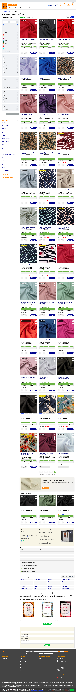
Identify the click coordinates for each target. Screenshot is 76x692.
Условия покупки (5, 670)
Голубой (49, 588)
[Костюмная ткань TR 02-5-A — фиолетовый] (47, 103)
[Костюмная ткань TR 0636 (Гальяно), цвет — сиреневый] (28, 66)
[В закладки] (36, 21)
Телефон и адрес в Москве (63, 674)
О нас (2, 660)
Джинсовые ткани (5, 129)
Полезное (22, 656)
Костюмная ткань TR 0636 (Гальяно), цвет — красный (28, 40)
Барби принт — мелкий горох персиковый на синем (45, 190)
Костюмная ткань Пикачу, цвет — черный (64, 509)
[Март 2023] (47, 609)
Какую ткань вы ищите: (25, 638)
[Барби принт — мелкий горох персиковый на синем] (47, 178)
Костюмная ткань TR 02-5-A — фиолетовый (45, 115)
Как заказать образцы (14, 7)
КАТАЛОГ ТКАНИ (7, 11)
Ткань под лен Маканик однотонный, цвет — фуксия (65, 340)
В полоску (50, 579)
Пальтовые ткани (5, 145)
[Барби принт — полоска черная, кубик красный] (47, 253)
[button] (20, 510)
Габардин (4, 128)
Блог (21, 660)
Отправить (47, 645)
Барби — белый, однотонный (63, 453)
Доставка (3, 663)
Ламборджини (37, 581)
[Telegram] (22, 541)
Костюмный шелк (65, 588)
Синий (35, 588)
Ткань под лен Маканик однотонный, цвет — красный (65, 265)
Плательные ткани (5, 147)
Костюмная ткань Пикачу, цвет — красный (64, 40)
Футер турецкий (5, 161)
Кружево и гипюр (5, 134)
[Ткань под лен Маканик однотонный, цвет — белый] (47, 366)
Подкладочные (5, 148)
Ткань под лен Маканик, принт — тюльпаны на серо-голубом (64, 415)
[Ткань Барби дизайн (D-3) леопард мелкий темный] (28, 141)
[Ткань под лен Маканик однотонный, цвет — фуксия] (65, 328)
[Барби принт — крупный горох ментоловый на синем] (47, 216)
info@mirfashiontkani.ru (62, 661)
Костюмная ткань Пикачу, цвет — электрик (45, 78)
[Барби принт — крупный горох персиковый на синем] (65, 216)
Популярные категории (44, 656)
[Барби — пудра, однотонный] (28, 103)
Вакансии (3, 672)
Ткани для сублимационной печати (8, 154)
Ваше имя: (23, 630)
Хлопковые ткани (5, 163)
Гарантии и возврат (63, 7)
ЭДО (21, 672)
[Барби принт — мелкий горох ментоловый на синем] (28, 253)
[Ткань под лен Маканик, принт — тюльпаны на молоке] (28, 442)
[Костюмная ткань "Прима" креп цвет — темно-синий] (47, 328)
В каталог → (45, 487)
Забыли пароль (23, 663)
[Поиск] (44, 5)
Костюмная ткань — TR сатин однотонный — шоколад (26, 415)
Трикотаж (40, 664)
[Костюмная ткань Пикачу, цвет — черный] (65, 500)
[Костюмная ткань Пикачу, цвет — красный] (65, 28)
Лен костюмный (51, 581)
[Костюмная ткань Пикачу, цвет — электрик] (47, 66)
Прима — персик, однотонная (63, 114)
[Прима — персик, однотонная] (65, 103)
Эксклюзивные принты (6, 170)
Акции (47, 7)
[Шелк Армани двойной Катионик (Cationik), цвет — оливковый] (47, 500)
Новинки (40, 7)
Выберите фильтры (12, 114)
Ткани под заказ (5, 171)
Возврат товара (4, 658)
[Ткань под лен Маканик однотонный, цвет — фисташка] (65, 291)
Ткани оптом (54, 7)
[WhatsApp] (23, 541)
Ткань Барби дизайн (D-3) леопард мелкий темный (27, 153)
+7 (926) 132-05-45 (30, 536)
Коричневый (64, 586)
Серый (35, 586)
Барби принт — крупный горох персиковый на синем (64, 228)
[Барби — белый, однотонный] (65, 442)
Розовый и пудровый (24, 588)
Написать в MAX (52, 5)
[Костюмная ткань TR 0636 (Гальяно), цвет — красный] (28, 28)
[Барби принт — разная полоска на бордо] (65, 141)
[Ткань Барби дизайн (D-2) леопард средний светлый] (47, 141)
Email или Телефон (24, 634)
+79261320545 (59, 676)
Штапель (3, 167)
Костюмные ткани (5, 132)
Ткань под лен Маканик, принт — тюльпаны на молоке (27, 454)
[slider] (3, 24)
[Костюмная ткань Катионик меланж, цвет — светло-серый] (28, 178)
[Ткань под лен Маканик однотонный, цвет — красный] (65, 253)
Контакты (3, 666)
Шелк (40, 667)
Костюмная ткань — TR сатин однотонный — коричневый (63, 378)
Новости (21, 667)
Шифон (3, 166)
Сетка (3, 150)
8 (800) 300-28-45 (51, 3)
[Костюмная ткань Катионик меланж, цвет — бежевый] (28, 216)
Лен (39, 661)
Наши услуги (32, 7)
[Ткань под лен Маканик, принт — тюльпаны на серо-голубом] (65, 404)
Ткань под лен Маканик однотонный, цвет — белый (46, 378)
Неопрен (3, 142)
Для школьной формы (66, 579)
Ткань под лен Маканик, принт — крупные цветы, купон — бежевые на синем (46, 416)
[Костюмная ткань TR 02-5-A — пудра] (28, 366)
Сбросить (4, 114)
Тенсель (3, 151)
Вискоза (3, 126)
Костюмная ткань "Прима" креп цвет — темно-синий (46, 340)
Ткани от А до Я (5, 174)
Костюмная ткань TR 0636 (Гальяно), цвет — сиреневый (28, 78)
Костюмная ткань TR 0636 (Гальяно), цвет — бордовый (46, 454)
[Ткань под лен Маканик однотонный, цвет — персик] (47, 291)
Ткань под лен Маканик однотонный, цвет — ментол (28, 303)
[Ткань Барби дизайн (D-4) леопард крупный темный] (65, 66)
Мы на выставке (23, 664)
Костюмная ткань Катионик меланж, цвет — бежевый (28, 228)
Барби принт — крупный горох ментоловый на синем (45, 228)
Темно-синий (23, 586)
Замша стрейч (4, 131)
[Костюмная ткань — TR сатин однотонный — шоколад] (28, 404)
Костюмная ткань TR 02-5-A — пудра (28, 377)
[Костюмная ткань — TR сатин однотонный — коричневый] (65, 366)
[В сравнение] (36, 23)
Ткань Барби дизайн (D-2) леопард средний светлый (46, 153)
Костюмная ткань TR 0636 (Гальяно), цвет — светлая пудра (65, 190)
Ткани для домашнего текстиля (8, 177)
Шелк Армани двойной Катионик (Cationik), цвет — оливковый (45, 509)
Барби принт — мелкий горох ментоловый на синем (26, 265)
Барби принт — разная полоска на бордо (64, 153)
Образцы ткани (22, 670)
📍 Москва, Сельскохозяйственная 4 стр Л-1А (65, 677)
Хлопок (40, 666)
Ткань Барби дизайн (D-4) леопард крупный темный (64, 78)
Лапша (3, 135)
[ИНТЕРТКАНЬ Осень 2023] (65, 609)
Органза (3, 144)
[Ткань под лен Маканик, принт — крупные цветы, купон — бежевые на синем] (47, 404)
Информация (5, 656)
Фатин (3, 157)
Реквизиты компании (5, 669)
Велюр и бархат (5, 125)
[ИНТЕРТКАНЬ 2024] (28, 609)
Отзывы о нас (4, 667)
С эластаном (64, 581)
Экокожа (40, 670)
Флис (3, 160)
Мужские (22, 579)
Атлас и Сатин (4, 122)
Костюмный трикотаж (25, 581)
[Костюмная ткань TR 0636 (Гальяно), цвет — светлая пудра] (65, 178)
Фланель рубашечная (6, 158)
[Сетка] (71, 17)
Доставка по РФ (23, 661)
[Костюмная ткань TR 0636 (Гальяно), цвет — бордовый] (47, 442)
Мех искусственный (5, 141)
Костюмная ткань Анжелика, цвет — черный (46, 40)
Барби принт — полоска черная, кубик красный (46, 265)
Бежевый (50, 586)
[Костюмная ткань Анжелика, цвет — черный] (47, 28)
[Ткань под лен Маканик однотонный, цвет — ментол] (28, 291)
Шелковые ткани (5, 164)
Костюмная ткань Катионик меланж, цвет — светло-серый (28, 190)
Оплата (3, 661)
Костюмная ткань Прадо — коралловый (28, 339)
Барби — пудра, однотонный (26, 114)
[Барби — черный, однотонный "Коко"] (28, 500)
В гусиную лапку (37, 579)
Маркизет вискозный (6, 138)
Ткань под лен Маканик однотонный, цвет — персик (46, 303)
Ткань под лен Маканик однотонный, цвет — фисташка (65, 303)
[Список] (73, 17)
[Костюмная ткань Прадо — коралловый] (28, 328)
